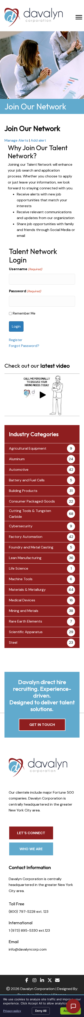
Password (25, 291)
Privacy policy (12, 1010)
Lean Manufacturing (25, 557)
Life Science (18, 568)
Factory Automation (25, 536)
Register (15, 339)
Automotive (18, 469)
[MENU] (79, 17)
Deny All (40, 1010)
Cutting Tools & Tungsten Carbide (30, 513)
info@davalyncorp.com (28, 949)
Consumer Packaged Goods (32, 501)
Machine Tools (20, 579)
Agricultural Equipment (27, 448)
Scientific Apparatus (26, 632)
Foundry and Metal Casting (31, 547)
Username (25, 269)
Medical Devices (22, 600)
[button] (42, 395)
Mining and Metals (23, 610)
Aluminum (17, 459)
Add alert (38, 140)
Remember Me (24, 313)
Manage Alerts (16, 140)
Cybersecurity (20, 526)
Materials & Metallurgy (27, 589)
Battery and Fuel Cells (27, 480)
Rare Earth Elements (25, 621)
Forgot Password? (24, 345)
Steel (13, 642)
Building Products (23, 490)
